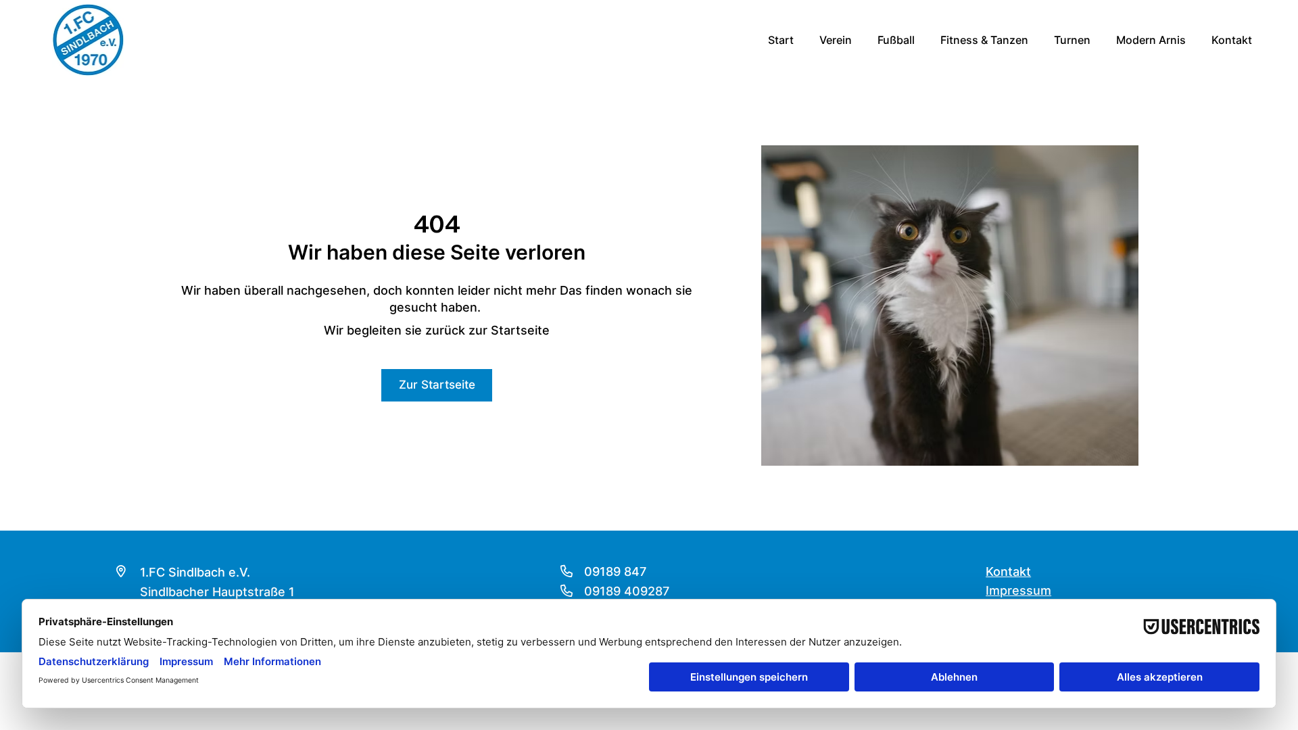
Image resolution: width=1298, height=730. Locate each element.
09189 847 (615, 571)
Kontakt (1008, 571)
